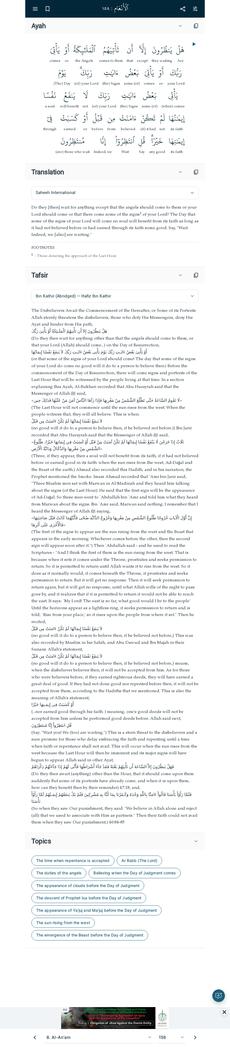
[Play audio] (193, 44)
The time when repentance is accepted (73, 860)
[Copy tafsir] (196, 275)
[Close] (224, 1012)
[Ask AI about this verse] (218, 995)
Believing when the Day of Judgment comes (134, 872)
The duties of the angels (59, 872)
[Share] (182, 9)
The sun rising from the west (63, 922)
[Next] (195, 1037)
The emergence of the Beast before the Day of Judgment (89, 935)
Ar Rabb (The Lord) (139, 860)
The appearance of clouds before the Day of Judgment (87, 885)
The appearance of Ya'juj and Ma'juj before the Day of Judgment (96, 910)
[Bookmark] (47, 9)
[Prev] (35, 1037)
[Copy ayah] (196, 26)
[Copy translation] (196, 172)
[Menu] (35, 9)
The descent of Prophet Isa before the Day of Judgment (88, 897)
